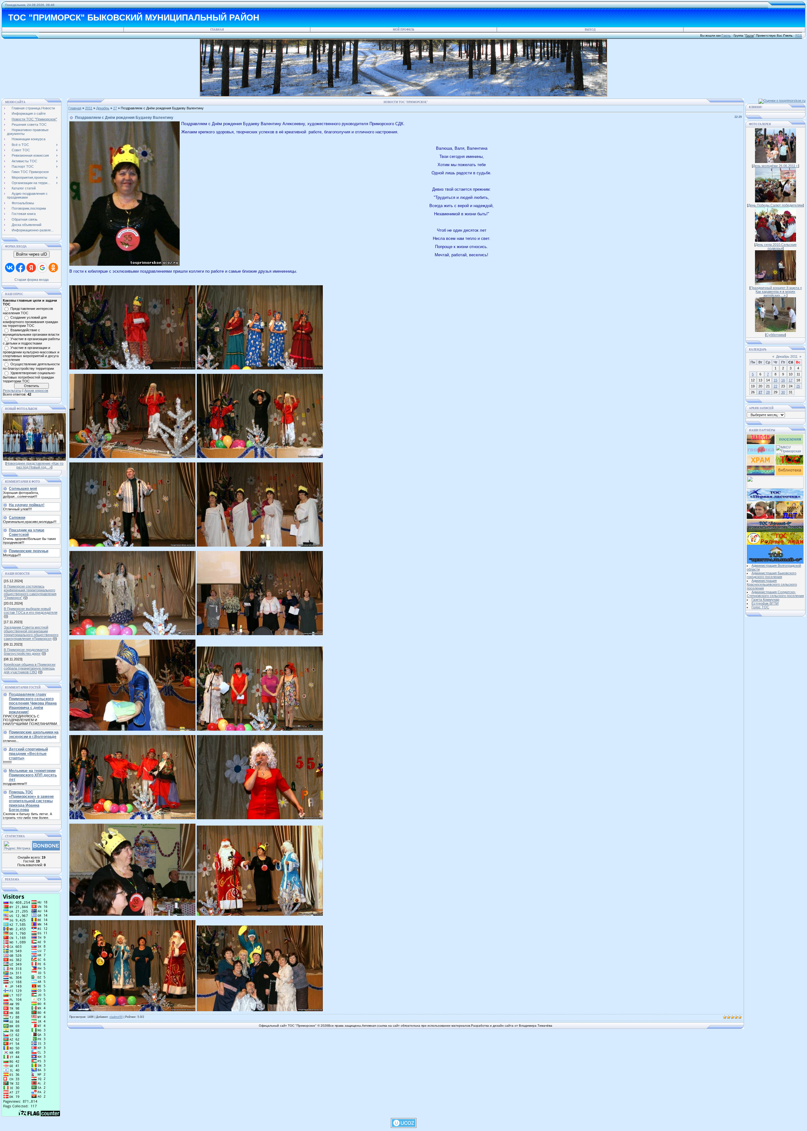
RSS (798, 35)
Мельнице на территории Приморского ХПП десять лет (33, 775)
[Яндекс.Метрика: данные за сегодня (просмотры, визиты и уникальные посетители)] (17, 845)
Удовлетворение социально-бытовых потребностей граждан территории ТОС (29, 377)
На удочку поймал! (26, 505)
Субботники (775, 335)
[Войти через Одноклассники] (53, 267)
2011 (88, 108)
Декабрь (102, 108)
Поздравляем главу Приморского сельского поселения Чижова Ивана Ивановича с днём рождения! (33, 703)
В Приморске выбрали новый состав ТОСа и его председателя (30, 610)
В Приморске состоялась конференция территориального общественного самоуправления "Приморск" (30, 592)
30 (783, 392)
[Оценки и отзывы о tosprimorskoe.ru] (781, 100)
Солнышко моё (23, 488)
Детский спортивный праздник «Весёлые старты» (28, 753)
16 (783, 380)
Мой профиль (403, 29)
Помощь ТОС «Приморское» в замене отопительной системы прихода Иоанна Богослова (31, 801)
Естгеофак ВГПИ (765, 603)
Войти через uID (31, 254)
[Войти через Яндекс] (31, 267)
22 (775, 386)
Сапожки (17, 517)
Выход (590, 29)
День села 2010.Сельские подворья (776, 246)
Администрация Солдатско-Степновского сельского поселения (775, 594)
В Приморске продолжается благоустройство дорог (26, 651)
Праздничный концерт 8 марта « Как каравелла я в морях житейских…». (776, 291)
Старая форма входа (32, 279)
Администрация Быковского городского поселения (771, 575)
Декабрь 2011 (787, 356)
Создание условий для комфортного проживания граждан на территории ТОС (30, 322)
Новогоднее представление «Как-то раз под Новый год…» (34, 465)
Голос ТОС (760, 607)
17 (790, 380)
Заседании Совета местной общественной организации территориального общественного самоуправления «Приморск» (31, 633)
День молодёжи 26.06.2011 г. (775, 166)
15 (775, 380)
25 (798, 386)
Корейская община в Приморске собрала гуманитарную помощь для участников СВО (29, 668)
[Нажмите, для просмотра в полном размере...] (132, 368)
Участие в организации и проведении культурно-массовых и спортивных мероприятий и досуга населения (31, 354)
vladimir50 (116, 1016)
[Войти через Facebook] (20, 267)
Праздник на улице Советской (26, 532)
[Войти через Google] (42, 268)
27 (115, 108)
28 (768, 392)
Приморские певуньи (28, 551)
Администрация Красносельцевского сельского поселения (772, 584)
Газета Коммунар (765, 599)
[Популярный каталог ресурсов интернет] (46, 849)
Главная (217, 29)
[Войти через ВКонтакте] (10, 267)
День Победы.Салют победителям (775, 205)
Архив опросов (36, 390)
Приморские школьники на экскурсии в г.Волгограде (34, 734)
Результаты (12, 390)
